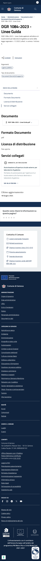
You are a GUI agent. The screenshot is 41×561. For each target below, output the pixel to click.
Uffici (3, 303)
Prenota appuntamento (17, 252)
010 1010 (16, 458)
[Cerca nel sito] (35, 9)
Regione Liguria (7, 3)
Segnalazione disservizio (9, 469)
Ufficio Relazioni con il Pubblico (12, 453)
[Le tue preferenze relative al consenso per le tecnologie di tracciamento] (4, 557)
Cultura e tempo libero (9, 356)
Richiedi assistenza (16, 243)
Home (3, 17)
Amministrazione (13, 17)
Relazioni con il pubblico (9, 382)
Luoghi (3, 428)
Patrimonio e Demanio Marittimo (12, 378)
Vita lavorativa (6, 397)
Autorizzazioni (6, 345)
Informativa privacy (8, 479)
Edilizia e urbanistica (8, 360)
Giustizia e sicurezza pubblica (11, 367)
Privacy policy (6, 517)
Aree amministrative (8, 300)
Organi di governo (7, 296)
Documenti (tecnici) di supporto (11, 19)
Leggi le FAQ (5, 463)
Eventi (3, 431)
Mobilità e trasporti (7, 374)
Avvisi (3, 408)
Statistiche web (6, 489)
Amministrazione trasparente (11, 476)
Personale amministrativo (10, 315)
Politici (3, 311)
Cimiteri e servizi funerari (9, 349)
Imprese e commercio (8, 371)
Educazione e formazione (10, 363)
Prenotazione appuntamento (11, 466)
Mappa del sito (6, 509)
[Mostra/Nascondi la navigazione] (2, 9)
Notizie (3, 416)
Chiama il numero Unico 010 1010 (21, 247)
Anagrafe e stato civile (9, 341)
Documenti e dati (27, 17)
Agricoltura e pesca (8, 330)
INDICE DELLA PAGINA (10, 88)
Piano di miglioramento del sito (12, 520)
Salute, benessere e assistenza (12, 385)
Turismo (4, 393)
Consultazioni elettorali (9, 352)
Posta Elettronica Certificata (11, 455)
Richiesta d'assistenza (9, 473)
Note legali (5, 483)
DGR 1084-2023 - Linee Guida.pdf (19, 122)
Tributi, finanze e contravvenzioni (12, 389)
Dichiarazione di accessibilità (11, 486)
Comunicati (5, 412)
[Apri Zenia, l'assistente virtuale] (35, 553)
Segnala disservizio (16, 256)
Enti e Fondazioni (7, 307)
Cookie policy (5, 513)
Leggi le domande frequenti (19, 239)
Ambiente (4, 334)
